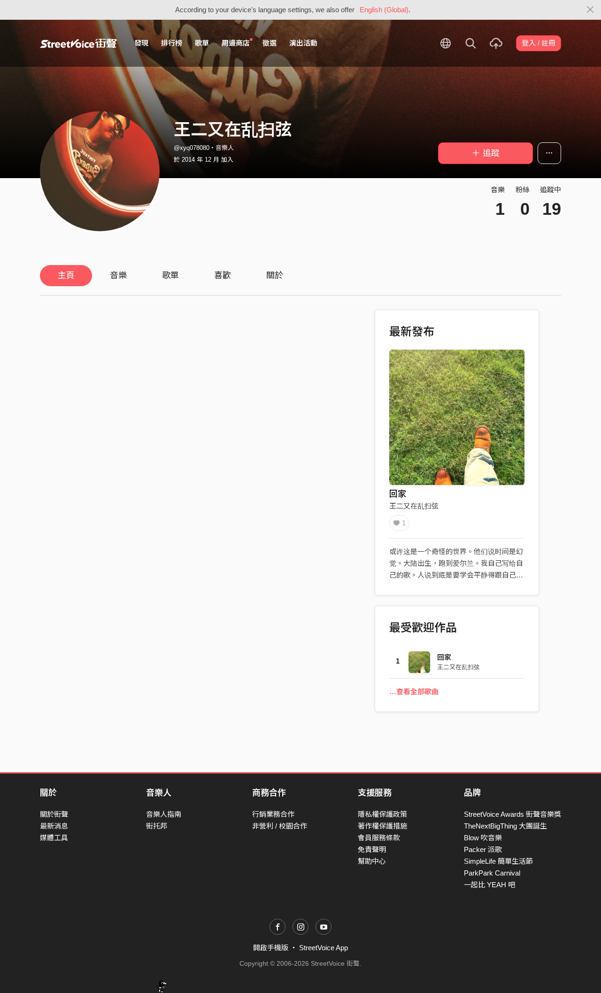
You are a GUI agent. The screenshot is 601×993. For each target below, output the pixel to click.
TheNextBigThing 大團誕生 (505, 826)
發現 (141, 43)
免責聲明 (372, 849)
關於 (274, 275)
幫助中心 (372, 861)
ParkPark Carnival (492, 873)
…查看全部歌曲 (414, 692)
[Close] (590, 10)
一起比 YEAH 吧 (489, 885)
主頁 (66, 275)
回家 (397, 494)
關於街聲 (54, 814)
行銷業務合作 (273, 814)
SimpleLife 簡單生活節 (498, 861)
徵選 (269, 43)
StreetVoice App (323, 948)
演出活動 (303, 43)
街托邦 (156, 826)
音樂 (118, 275)
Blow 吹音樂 (483, 838)
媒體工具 (54, 838)
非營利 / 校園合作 (279, 826)
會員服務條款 (379, 838)
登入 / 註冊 (538, 43)
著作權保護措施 (382, 826)
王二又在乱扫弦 (414, 506)
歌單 (202, 43)
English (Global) (384, 10)
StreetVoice (78, 43)
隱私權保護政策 (382, 814)
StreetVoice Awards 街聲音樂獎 (512, 814)
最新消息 (54, 826)
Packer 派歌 (483, 849)
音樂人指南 (163, 814)
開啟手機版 (270, 948)
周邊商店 (236, 43)
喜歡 (222, 275)
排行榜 (171, 43)
